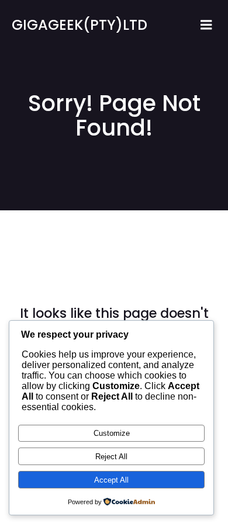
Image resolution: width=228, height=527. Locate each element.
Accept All (111, 480)
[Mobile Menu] (206, 25)
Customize (112, 433)
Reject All (111, 456)
